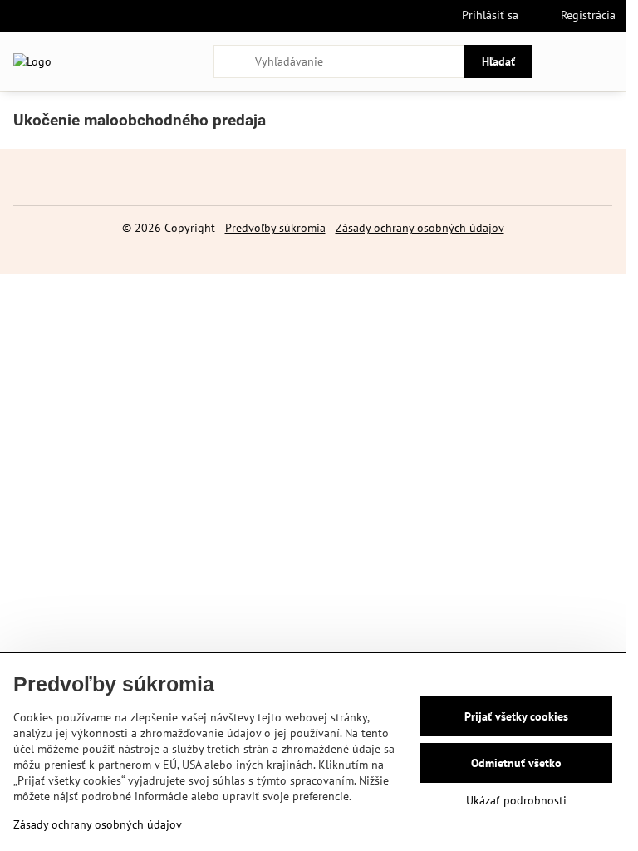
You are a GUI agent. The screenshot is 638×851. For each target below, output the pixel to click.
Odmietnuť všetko (516, 762)
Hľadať (498, 61)
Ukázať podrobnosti (516, 800)
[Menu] (606, 61)
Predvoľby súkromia (275, 227)
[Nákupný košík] (566, 61)
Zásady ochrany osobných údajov (420, 227)
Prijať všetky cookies (516, 716)
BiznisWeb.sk (367, 251)
